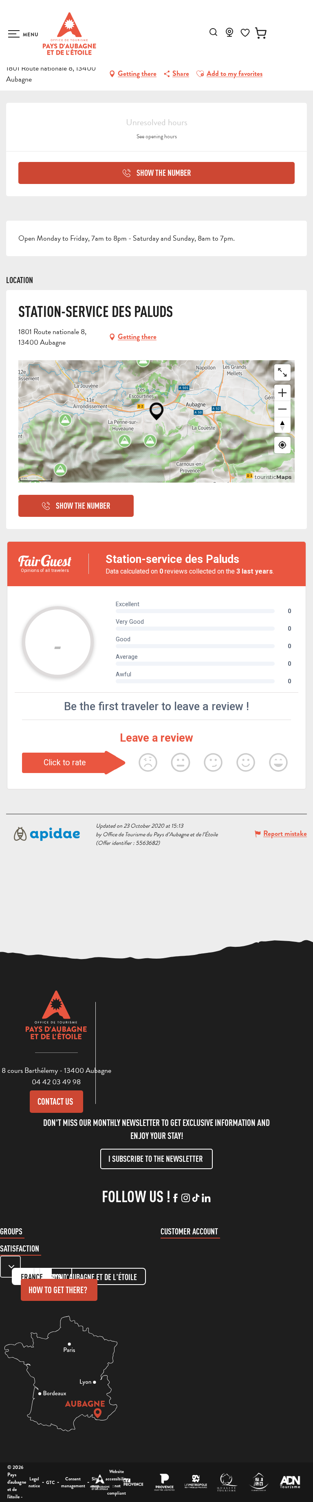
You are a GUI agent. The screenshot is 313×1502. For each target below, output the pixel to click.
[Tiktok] (196, 1198)
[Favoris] (245, 33)
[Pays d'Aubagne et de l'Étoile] (69, 33)
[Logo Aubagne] (56, 1021)
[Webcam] (229, 34)
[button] (213, 32)
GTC (50, 1482)
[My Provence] (133, 1482)
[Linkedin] (206, 1198)
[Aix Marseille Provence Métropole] (195, 1482)
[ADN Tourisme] (290, 1482)
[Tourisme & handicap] (258, 1482)
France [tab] (32, 1277)
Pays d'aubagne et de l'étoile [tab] (92, 1277)
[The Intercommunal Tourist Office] (100, 1482)
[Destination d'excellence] (227, 1482)
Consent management (73, 1482)
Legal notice (34, 1482)
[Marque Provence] (164, 1482)
